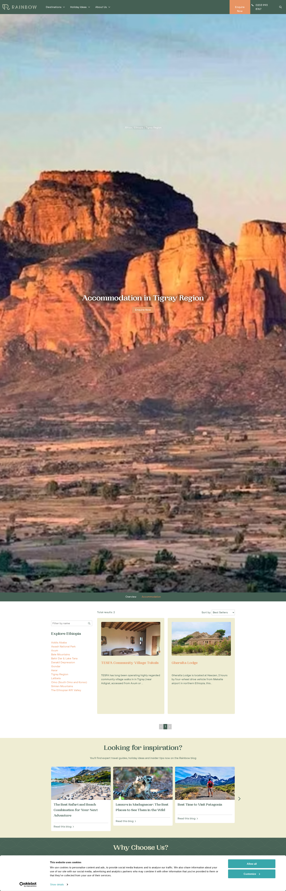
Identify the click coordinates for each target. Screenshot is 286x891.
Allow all (252, 863)
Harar (54, 670)
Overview (130, 596)
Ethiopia (138, 127)
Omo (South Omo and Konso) (69, 682)
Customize (250, 873)
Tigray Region (153, 127)
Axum (54, 650)
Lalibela (56, 678)
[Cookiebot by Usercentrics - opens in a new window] (28, 884)
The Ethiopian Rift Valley (66, 690)
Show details (57, 884)
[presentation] (239, 799)
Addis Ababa (59, 642)
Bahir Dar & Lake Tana (64, 658)
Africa (128, 127)
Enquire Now (143, 309)
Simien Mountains (62, 686)
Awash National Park (63, 646)
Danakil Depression (63, 662)
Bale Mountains (60, 654)
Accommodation (151, 596)
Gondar (55, 666)
